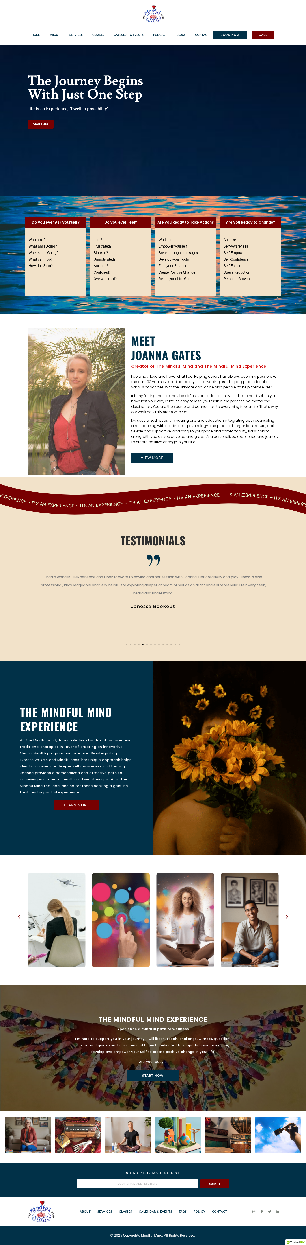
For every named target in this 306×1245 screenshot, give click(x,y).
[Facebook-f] (261, 1211)
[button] (126, 644)
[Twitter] (269, 1211)
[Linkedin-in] (277, 1211)
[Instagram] (253, 1211)
